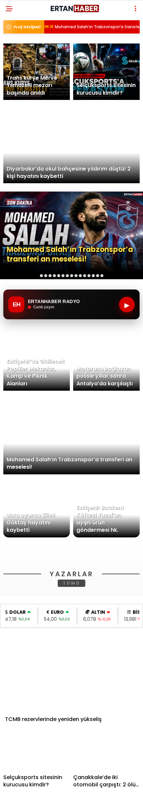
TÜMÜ (71, 677)
